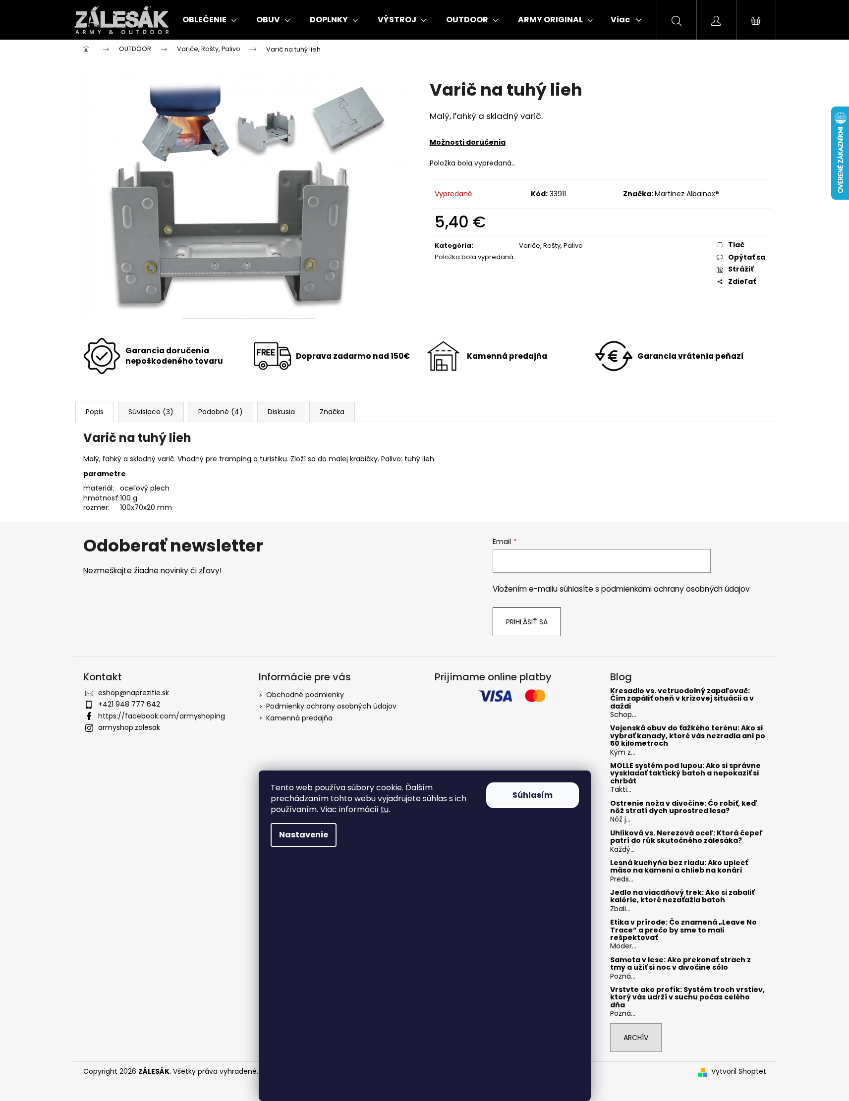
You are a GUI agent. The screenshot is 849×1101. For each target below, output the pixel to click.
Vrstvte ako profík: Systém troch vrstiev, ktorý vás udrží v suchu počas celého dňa (687, 997)
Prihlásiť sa (527, 622)
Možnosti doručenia (468, 142)
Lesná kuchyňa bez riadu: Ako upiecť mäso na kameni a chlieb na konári (679, 867)
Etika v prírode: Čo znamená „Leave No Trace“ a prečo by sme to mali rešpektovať (683, 930)
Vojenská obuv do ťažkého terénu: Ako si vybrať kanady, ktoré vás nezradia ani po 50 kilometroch (687, 735)
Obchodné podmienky (305, 695)
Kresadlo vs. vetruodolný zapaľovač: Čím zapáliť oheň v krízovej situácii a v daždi (682, 698)
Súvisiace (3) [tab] (150, 412)
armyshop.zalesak (129, 727)
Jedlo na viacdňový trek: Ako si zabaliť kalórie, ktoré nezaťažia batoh (682, 896)
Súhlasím (532, 795)
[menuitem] (209, 20)
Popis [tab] (95, 412)
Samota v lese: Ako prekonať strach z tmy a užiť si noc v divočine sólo (680, 964)
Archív (635, 1038)
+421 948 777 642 (129, 704)
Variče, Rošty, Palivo (551, 245)
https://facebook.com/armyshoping (161, 716)
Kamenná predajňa (299, 718)
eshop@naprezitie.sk (133, 693)
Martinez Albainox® (687, 194)
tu (385, 809)
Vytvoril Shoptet (738, 1071)
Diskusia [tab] (281, 412)
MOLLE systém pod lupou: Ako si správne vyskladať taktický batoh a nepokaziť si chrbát (685, 773)
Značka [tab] (332, 412)
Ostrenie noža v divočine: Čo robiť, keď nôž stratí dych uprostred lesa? (683, 807)
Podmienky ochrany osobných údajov (331, 706)
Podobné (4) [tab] (220, 412)
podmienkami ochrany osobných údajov (675, 589)
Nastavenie (303, 834)
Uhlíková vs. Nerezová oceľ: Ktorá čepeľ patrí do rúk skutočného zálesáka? (686, 837)
